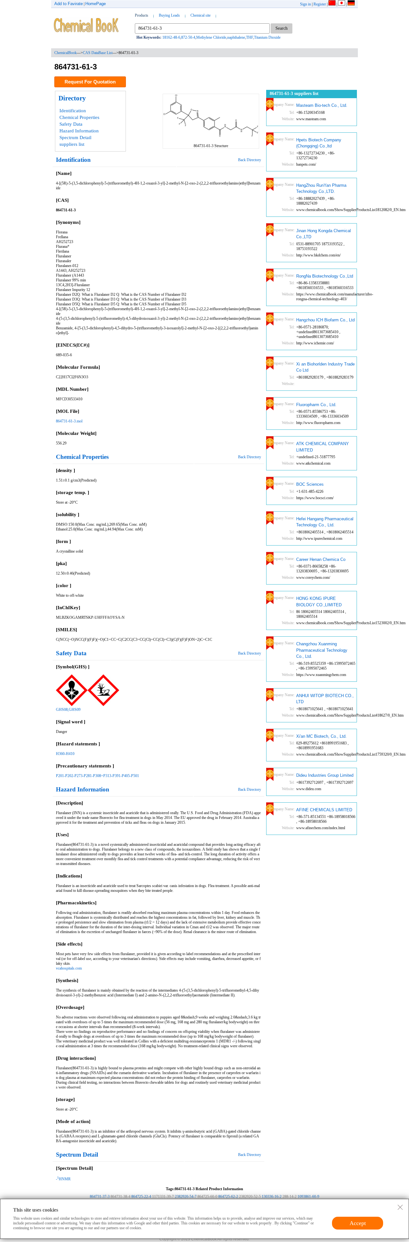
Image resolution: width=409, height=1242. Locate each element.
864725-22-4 (141, 1196)
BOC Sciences (310, 484)
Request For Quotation (90, 81)
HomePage (95, 3)
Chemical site (200, 15)
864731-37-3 (100, 1196)
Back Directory (249, 160)
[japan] (341, 4)
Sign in (305, 4)
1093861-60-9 (308, 1196)
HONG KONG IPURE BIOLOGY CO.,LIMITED (319, 601)
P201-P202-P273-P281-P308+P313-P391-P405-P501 (97, 776)
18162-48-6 (171, 37)
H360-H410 (65, 753)
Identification (72, 110)
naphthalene (236, 37)
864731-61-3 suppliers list (294, 93)
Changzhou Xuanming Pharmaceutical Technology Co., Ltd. (321, 650)
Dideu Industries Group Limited (324, 775)
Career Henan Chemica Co (320, 559)
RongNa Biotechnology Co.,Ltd (324, 276)
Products (141, 15)
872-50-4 (188, 37)
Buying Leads (169, 15)
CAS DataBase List (97, 53)
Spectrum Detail (75, 137)
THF (249, 37)
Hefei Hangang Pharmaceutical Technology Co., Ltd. (324, 522)
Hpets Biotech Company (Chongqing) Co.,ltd (318, 143)
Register (319, 4)
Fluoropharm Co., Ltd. (316, 404)
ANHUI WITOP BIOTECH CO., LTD (325, 698)
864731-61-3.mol (69, 421)
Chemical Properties (79, 117)
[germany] (351, 4)
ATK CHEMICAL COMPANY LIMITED (322, 446)
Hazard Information (79, 130)
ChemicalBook (65, 53)
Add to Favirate (68, 3)
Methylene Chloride (211, 37)
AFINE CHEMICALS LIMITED (324, 809)
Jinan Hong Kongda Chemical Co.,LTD (323, 234)
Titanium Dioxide (267, 37)
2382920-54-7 (186, 1196)
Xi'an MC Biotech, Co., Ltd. (321, 736)
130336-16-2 (272, 1196)
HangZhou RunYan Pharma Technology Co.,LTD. (321, 188)
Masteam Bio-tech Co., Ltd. (321, 105)
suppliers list (71, 144)
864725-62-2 (228, 1196)
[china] (332, 4)
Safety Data (70, 124)
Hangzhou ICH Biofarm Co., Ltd (325, 320)
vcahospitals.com (69, 968)
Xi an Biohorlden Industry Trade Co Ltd (325, 367)
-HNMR (63, 1179)
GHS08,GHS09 (68, 709)
